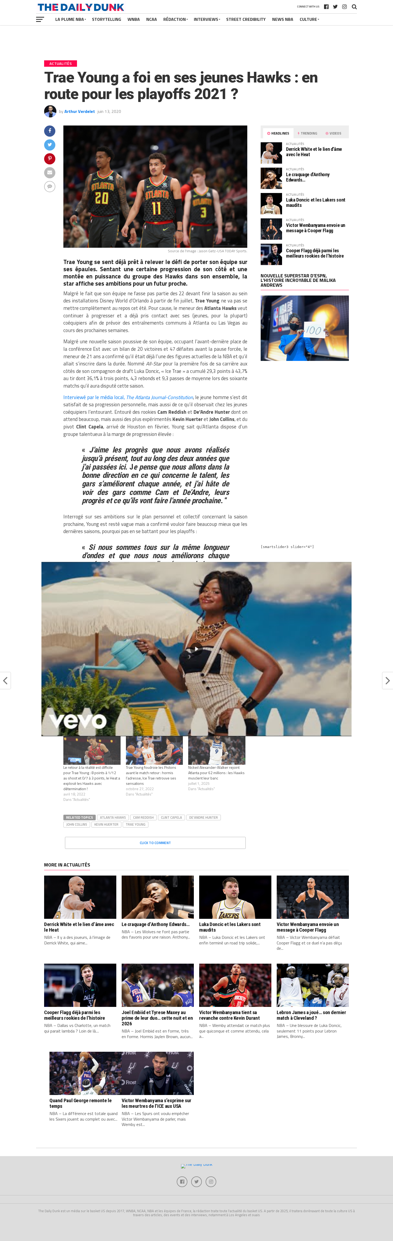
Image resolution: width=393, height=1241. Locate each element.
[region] (196, 649)
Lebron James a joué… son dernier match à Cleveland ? (311, 1015)
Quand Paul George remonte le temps (80, 1103)
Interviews (206, 19)
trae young (135, 824)
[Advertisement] (305, 412)
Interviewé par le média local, (128, 397)
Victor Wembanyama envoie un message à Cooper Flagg (315, 227)
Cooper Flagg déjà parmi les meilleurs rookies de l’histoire (315, 253)
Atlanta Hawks (113, 817)
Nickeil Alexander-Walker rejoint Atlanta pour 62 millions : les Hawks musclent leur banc (216, 773)
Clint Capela (171, 817)
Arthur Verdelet (79, 111)
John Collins (76, 824)
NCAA (151, 19)
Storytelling (106, 19)
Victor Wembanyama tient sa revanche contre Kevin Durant (229, 1015)
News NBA (282, 19)
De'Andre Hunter (203, 817)
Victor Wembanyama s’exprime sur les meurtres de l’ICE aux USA (156, 1103)
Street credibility (246, 19)
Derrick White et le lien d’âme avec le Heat (314, 151)
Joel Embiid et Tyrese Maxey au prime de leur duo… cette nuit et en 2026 (157, 1018)
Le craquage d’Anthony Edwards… (307, 177)
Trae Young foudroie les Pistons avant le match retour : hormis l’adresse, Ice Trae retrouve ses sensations (151, 775)
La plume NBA (69, 19)
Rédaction (174, 19)
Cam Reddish (143, 817)
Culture (308, 19)
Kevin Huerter (106, 824)
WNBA (134, 19)
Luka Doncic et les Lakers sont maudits (315, 202)
